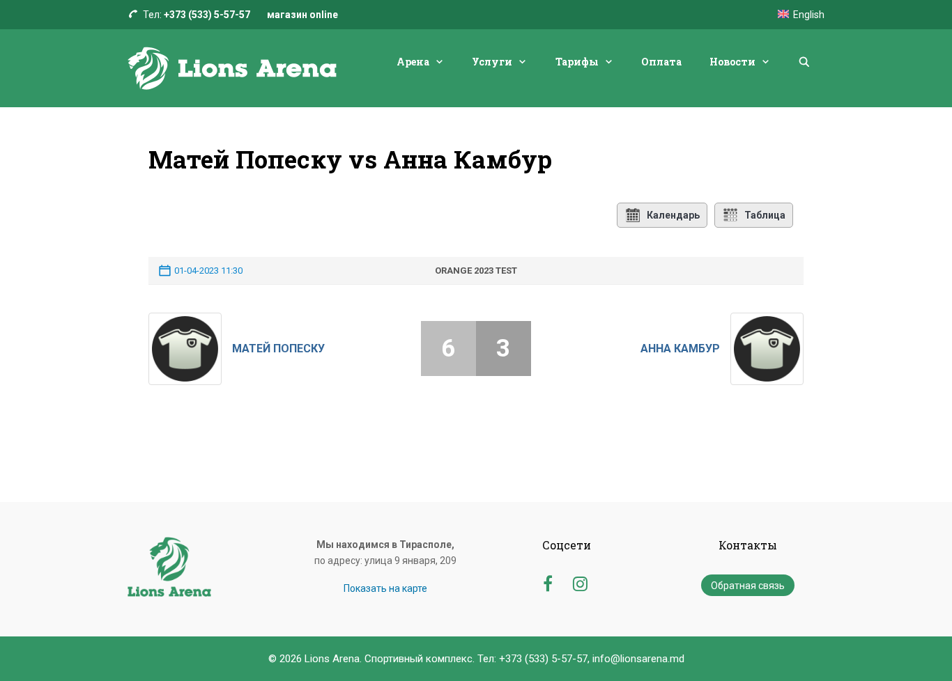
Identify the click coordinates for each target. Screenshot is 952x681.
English (808, 14)
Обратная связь (748, 585)
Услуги (492, 61)
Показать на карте (385, 588)
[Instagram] (580, 582)
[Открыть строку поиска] (804, 62)
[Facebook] (547, 582)
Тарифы (577, 61)
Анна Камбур (680, 348)
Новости (732, 61)
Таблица (764, 215)
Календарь (673, 215)
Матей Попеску (278, 348)
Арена (413, 61)
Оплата (661, 61)
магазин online (302, 14)
